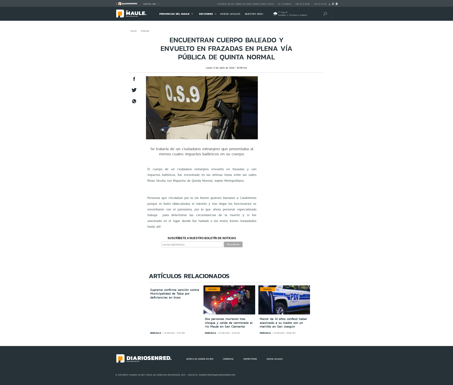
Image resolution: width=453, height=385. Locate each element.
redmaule (155, 332)
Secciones (206, 14)
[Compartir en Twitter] (134, 91)
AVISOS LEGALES (230, 14)
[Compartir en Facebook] (134, 80)
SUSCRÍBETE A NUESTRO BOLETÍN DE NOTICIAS (202, 238)
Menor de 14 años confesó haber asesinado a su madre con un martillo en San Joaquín (283, 323)
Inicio (134, 31)
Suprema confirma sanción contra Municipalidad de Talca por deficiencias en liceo (174, 294)
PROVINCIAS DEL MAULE (174, 14)
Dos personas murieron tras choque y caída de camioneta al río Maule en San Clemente (229, 323)
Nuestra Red (149, 4)
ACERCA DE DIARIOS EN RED (199, 359)
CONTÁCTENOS (250, 359)
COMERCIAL (228, 359)
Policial (145, 31)
